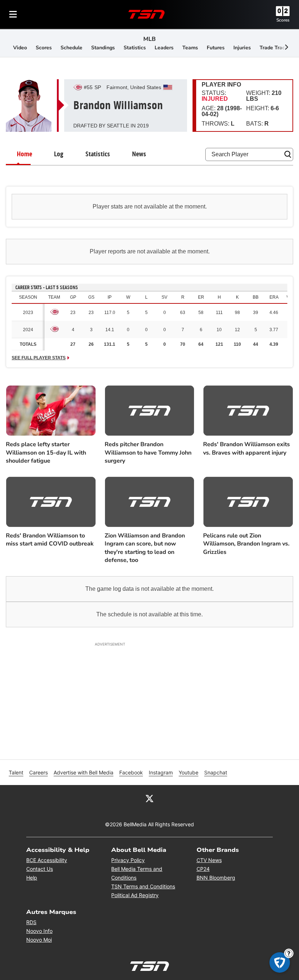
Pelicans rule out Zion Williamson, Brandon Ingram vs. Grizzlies (246, 544)
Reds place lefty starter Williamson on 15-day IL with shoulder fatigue (46, 452)
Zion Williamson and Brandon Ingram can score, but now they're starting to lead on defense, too (145, 548)
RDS (31, 922)
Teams (190, 47)
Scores (283, 20)
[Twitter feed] (149, 798)
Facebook (131, 772)
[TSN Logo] (146, 14)
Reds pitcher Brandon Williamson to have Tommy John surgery (148, 452)
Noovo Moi (39, 940)
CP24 (203, 869)
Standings (103, 47)
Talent (16, 772)
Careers (38, 772)
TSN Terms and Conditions (143, 886)
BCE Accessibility (46, 860)
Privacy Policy (128, 860)
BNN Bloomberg (216, 877)
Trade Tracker (276, 47)
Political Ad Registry (135, 895)
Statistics (135, 47)
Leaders (164, 47)
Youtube (188, 772)
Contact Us (39, 869)
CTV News (209, 860)
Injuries (242, 47)
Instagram (161, 772)
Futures (216, 47)
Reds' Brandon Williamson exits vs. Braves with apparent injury (246, 448)
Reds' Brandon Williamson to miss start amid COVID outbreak (50, 540)
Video (20, 47)
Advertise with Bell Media (83, 772)
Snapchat (215, 772)
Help (31, 877)
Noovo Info (39, 931)
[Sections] (13, 14)
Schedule (71, 47)
